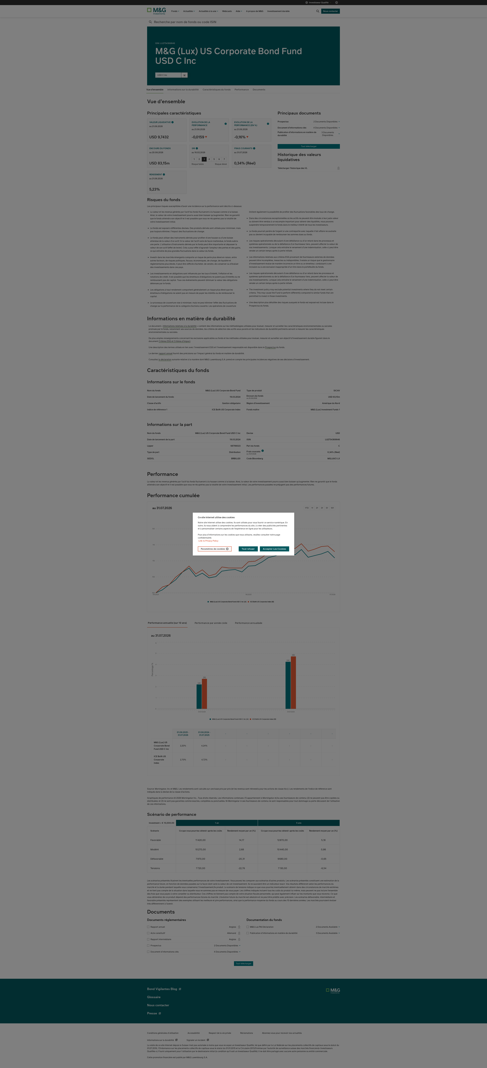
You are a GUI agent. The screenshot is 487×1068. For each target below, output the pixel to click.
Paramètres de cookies (213, 549)
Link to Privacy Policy (208, 540)
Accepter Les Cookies (274, 549)
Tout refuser (248, 549)
